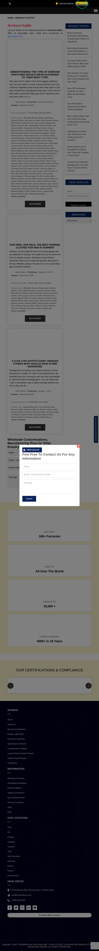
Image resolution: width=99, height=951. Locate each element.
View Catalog (33, 450)
